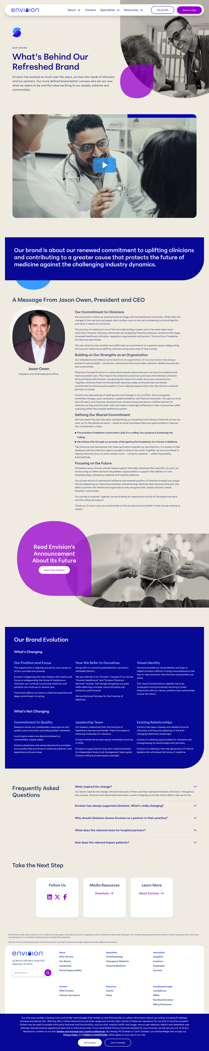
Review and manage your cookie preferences (81, 1031)
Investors (158, 961)
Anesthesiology (114, 956)
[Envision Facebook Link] (65, 896)
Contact (157, 970)
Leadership (65, 965)
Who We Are (66, 956)
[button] (76, 10)
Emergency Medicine (117, 961)
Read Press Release (54, 570)
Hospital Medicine (116, 965)
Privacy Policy (70, 1034)
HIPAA (156, 995)
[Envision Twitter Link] (57, 896)
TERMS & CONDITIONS (95, 1034)
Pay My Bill (162, 10)
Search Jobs (189, 10)
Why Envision (66, 990)
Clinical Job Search (69, 995)
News (109, 995)
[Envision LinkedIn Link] (49, 896)
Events (109, 990)
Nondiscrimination (163, 999)
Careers (90, 10)
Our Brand (65, 961)
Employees (159, 965)
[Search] (48, 972)
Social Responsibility (70, 970)
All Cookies (90, 1042)
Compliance (159, 990)
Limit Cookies (118, 1042)
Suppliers (158, 956)
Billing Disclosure (162, 1004)
